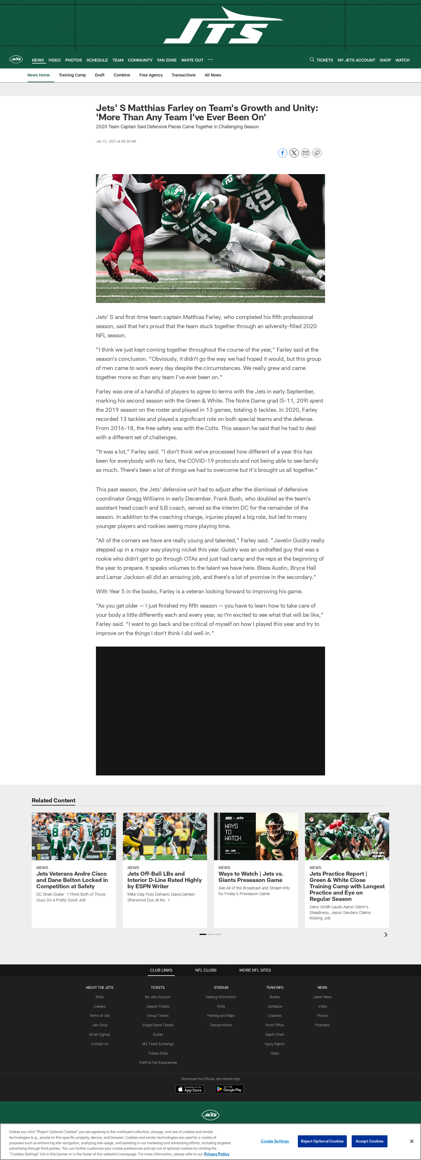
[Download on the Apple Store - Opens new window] (189, 1090)
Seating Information (221, 997)
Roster (275, 997)
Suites (158, 1034)
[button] (210, 711)
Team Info (275, 987)
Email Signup (99, 1034)
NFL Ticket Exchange (158, 1044)
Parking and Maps (221, 1015)
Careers (100, 1006)
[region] (210, 1141)
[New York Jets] (210, 1116)
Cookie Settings (275, 1141)
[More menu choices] (210, 59)
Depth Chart (274, 1034)
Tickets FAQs (158, 1053)
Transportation (221, 1025)
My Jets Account (158, 997)
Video (322, 1006)
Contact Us (99, 1044)
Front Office (275, 1025)
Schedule (275, 1006)
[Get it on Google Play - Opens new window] (229, 1092)
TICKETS (158, 987)
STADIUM (221, 987)
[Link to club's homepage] (16, 59)
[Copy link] (317, 153)
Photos (322, 1015)
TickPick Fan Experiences (158, 1062)
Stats (275, 1053)
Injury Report (275, 1044)
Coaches (275, 1015)
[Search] (312, 59)
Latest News (322, 997)
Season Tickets (158, 1006)
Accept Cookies (369, 1141)
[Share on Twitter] (294, 155)
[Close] (412, 1141)
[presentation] (387, 935)
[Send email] (305, 155)
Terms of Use (100, 1015)
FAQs (100, 997)
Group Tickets (158, 1015)
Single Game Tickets (158, 1025)
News (322, 987)
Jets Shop (100, 1025)
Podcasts (322, 1025)
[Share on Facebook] (282, 155)
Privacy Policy (216, 1154)
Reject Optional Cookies (322, 1141)
